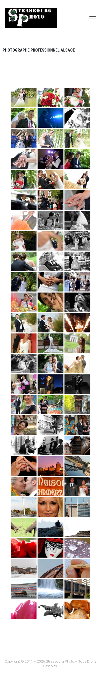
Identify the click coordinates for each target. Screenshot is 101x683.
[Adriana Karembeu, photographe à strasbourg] (50, 507)
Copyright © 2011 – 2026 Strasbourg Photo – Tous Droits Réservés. (50, 663)
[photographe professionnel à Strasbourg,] (50, 486)
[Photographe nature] (50, 589)
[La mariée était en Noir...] (24, 445)
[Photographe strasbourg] (77, 548)
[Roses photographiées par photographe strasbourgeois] (24, 548)
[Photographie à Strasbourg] (50, 609)
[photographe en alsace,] (77, 527)
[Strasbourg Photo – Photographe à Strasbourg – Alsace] (31, 18)
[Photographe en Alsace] (50, 527)
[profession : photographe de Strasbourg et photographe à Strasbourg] (50, 466)
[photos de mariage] (24, 486)
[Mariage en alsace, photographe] (24, 466)
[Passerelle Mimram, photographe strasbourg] (24, 507)
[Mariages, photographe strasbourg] (77, 486)
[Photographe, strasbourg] (24, 527)
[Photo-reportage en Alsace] (50, 548)
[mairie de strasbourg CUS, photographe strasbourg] (77, 589)
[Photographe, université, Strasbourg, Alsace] (77, 568)
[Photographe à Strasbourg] (24, 568)
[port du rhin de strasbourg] (77, 466)
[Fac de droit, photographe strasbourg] (24, 589)
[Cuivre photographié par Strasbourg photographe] (50, 568)
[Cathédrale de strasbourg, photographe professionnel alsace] (77, 445)
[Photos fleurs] (24, 609)
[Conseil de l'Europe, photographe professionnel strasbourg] (77, 507)
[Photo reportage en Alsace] (77, 609)
